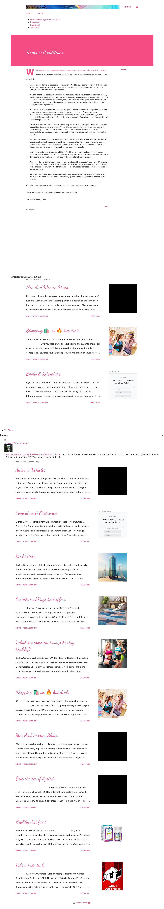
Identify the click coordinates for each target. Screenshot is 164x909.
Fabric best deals (30, 865)
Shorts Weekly (37, 6)
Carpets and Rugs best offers (41, 599)
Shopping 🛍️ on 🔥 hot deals (53, 331)
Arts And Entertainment (16, 443)
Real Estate (25, 556)
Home (28, 13)
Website (40, 13)
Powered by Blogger (83, 903)
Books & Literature (43, 374)
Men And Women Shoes (47, 287)
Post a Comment (40, 316)
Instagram (35, 22)
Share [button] (123, 69)
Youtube (34, 27)
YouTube (8, 430)
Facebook (35, 24)
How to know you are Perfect (45, 19)
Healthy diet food (31, 822)
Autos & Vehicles (30, 470)
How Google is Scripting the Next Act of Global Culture (32, 454)
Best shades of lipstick (35, 778)
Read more (95, 316)
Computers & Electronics (37, 513)
